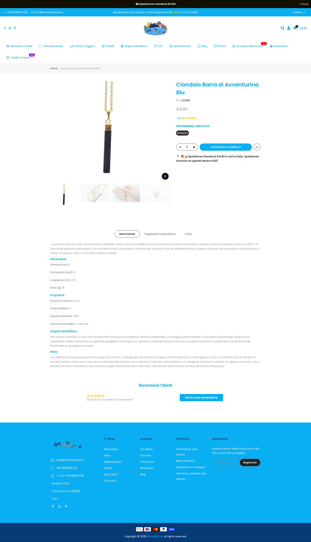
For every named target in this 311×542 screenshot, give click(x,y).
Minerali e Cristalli (21, 46)
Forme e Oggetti (84, 46)
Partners (145, 455)
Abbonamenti (182, 46)
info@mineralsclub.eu (49, 12)
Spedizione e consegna (190, 467)
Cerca (222, 46)
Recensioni (280, 46)
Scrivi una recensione (201, 397)
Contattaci (147, 462)
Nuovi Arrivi (111, 474)
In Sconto (110, 481)
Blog (204, 46)
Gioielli (110, 46)
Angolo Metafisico (136, 46)
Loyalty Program (22, 56)
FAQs (188, 234)
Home (53, 68)
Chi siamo (146, 449)
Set (160, 46)
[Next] (164, 131)
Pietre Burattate (53, 46)
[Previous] (56, 131)
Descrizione (127, 234)
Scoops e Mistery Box (251, 45)
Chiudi (8, 4)
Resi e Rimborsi (185, 461)
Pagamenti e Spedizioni (160, 234)
